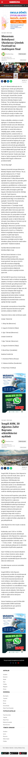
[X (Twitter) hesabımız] (13, 663)
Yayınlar (5, 717)
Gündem (5, 674)
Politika (5, 684)
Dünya (4, 689)
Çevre (4, 734)
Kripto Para (6, 719)
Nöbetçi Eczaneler (7, 722)
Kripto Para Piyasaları (8, 708)
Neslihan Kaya (9, 54)
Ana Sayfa (5, 696)
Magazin (5, 686)
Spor (4, 681)
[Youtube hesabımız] (18, 663)
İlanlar (4, 679)
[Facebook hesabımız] (10, 663)
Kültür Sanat (23, 60)
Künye (4, 700)
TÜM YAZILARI (22, 54)
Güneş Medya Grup (20, 748)
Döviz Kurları (6, 705)
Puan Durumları (7, 715)
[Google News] (24, 82)
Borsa (4, 703)
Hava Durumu (6, 724)
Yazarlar (5, 698)
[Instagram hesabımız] (15, 663)
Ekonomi (5, 677)
